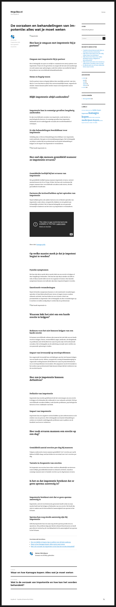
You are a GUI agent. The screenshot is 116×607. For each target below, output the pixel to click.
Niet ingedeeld (14, 44)
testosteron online (88, 122)
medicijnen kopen (90, 120)
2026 (84, 78)
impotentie (13, 46)
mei (84, 82)
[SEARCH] (104, 38)
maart (84, 83)
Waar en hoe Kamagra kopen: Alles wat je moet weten (48, 544)
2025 (84, 87)
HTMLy (31, 599)
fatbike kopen (96, 110)
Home (103, 12)
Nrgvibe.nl (16, 11)
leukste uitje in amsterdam (94, 117)
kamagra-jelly (40, 244)
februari (85, 85)
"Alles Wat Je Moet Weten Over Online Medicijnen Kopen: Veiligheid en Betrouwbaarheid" (92, 58)
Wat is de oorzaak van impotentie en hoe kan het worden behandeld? (52, 546)
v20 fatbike (95, 122)
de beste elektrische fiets (87, 110)
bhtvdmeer (13, 40)
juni (84, 80)
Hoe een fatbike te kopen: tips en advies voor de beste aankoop (51, 542)
